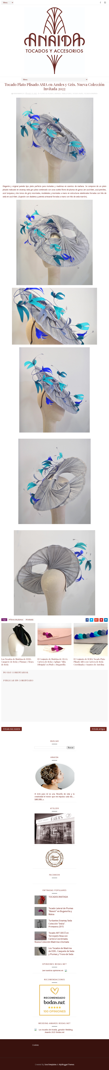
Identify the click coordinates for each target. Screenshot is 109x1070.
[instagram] (105, 3)
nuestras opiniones (53, 970)
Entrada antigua (98, 729)
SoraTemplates (50, 1064)
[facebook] (100, 3)
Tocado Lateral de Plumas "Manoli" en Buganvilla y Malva (61, 911)
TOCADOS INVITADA (58, 897)
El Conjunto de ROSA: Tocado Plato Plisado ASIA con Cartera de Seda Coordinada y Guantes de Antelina (89, 662)
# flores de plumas (16, 620)
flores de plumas (46, 93)
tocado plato (78, 93)
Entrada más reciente (11, 729)
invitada (57, 93)
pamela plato (67, 93)
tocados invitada (90, 93)
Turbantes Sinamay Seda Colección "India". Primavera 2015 (60, 923)
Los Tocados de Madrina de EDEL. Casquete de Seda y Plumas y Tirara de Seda (17, 662)
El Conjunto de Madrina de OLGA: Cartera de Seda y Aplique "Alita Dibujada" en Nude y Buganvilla (52, 662)
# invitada (29, 620)
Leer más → (39, 799)
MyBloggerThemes (66, 1064)
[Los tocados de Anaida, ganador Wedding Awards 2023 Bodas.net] (54, 1031)
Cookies (35, 1045)
